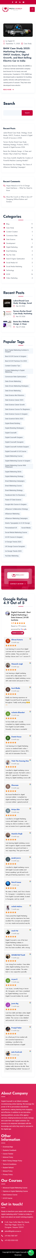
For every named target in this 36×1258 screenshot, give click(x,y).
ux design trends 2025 (13, 551)
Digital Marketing (12, 247)
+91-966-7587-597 (11, 1236)
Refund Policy (7, 1171)
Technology (10, 270)
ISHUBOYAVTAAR (18, 955)
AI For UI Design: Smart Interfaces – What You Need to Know (19, 188)
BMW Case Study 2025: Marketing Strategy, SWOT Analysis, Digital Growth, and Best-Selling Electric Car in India (17, 54)
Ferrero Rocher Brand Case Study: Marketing (22, 312)
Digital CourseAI (10, 433)
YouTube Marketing (11, 556)
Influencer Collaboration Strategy (16, 509)
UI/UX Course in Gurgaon (13, 537)
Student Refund (8, 1168)
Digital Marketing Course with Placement (15, 466)
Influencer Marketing (12, 514)
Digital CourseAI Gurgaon (14, 437)
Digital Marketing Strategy (14, 476)
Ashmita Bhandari (18, 712)
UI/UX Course (7, 1198)
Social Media (25, 528)
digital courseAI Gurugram (14, 442)
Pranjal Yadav (16, 1028)
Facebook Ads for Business (15, 495)
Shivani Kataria (17, 640)
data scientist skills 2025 (14, 419)
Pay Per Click (10, 255)
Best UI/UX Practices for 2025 (16, 361)
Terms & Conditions (9, 1164)
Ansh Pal (14, 931)
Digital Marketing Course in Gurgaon (17, 461)
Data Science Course (10, 1195)
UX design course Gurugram (15, 546)
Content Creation (12, 232)
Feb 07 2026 (20, 327)
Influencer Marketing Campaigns (16, 518)
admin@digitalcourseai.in (13, 1231)
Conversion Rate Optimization (15, 377)
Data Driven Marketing (13, 391)
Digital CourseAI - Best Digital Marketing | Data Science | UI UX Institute (21, 616)
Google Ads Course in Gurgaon (15, 504)
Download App (8, 1147)
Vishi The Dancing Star (20, 761)
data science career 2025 (14, 400)
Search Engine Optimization (15, 259)
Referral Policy (8, 1157)
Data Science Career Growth (15, 405)
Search (9, 104)
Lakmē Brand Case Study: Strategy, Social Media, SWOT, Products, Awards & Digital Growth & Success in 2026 (17, 135)
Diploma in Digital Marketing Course (15, 1191)
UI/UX (8, 274)
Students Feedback (9, 1150)
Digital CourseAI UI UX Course (15, 451)
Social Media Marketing (14, 267)
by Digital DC (10, 41)
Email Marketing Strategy (14, 490)
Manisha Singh (16, 834)
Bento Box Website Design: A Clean (21, 322)
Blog (7, 224)
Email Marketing (11, 251)
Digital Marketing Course (13, 456)
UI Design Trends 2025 (13, 542)
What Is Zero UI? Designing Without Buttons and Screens (19, 199)
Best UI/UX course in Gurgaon (15, 356)
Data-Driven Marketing (13, 381)
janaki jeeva (16, 858)
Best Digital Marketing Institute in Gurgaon (17, 351)
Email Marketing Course (13, 486)
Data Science (10, 239)
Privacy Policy (8, 1174)
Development (10, 243)
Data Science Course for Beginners (17, 409)
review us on (16, 632)
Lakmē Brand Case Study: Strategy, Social (22, 301)
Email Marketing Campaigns (14, 481)
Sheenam (14, 785)
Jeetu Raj (14, 1003)
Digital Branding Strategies (14, 428)
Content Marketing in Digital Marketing (14, 371)
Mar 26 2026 (20, 306)
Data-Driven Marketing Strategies (16, 386)
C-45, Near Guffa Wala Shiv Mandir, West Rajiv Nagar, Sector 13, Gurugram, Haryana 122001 (17, 1224)
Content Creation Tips (12, 366)
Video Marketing (11, 278)
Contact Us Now (17, 584)
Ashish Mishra (16, 906)
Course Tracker (8, 1154)
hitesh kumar (16, 882)
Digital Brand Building (12, 423)
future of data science (13, 500)
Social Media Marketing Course (16, 532)
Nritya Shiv (15, 809)
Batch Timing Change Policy (12, 1161)
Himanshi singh (17, 664)
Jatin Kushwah (16, 1052)
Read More (7, 89)
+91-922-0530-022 (11, 1240)
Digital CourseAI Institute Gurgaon (17, 447)
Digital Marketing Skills (13, 472)
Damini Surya (16, 737)
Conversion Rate (11, 236)
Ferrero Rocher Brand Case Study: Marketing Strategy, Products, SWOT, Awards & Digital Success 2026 (16, 144)
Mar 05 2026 (20, 316)
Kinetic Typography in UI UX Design (17, 523)
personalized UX (11, 528)
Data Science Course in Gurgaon (16, 414)
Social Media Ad (11, 263)
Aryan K (14, 979)
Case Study (28, 43)
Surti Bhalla (15, 688)
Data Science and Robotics (14, 395)
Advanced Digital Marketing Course (15, 1188)
